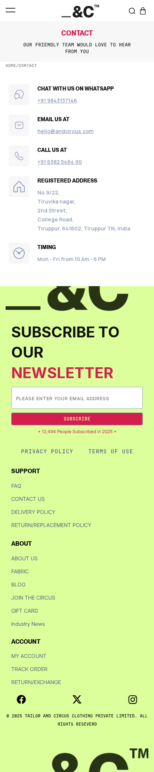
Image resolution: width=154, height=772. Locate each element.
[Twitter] (77, 699)
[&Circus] (80, 10)
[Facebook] (21, 699)
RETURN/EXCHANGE (36, 682)
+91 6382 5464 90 (59, 161)
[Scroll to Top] (140, 732)
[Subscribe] (136, 397)
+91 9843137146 (57, 100)
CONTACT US (28, 499)
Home (11, 65)
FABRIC (20, 571)
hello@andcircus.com (65, 131)
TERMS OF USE (110, 451)
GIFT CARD (24, 610)
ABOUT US (24, 558)
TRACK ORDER (29, 669)
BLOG (18, 584)
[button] (142, 10)
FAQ (16, 485)
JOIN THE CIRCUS (33, 597)
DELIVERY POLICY (33, 512)
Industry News (28, 624)
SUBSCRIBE (77, 419)
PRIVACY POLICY (47, 451)
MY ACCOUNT (28, 656)
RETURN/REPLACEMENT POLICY (51, 525)
